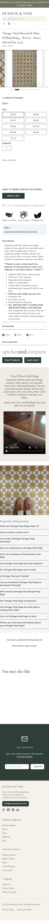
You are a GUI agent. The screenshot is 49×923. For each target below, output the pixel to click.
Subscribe (38, 766)
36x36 (13, 126)
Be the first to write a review (24, 645)
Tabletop (6, 837)
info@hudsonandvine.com (15, 803)
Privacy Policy (8, 888)
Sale (4, 840)
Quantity (6, 143)
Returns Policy (8, 858)
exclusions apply (24, 756)
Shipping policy (9, 855)
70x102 (36, 126)
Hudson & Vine (17, 13)
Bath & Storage (9, 825)
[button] (24, 645)
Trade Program (8, 866)
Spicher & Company (14, 97)
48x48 (13, 132)
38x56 (36, 114)
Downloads (8, 326)
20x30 (13, 114)
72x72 (13, 138)
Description (8, 240)
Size (4, 109)
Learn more (33, 360)
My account (7, 870)
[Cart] (9, 23)
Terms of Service (9, 892)
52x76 (13, 120)
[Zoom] (39, 83)
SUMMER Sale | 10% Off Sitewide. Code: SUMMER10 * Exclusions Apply (24, 3)
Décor (4, 829)
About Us (6, 884)
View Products (12, 360)
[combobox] (24, 18)
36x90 (36, 120)
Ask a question (9, 342)
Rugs (4, 833)
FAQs (4, 862)
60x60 (36, 132)
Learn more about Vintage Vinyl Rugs (20, 231)
